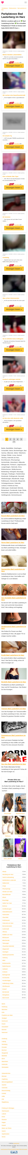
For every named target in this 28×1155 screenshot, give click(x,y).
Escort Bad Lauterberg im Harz (13, 516)
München (4, 1009)
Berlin (3, 1004)
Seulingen (5, 952)
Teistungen (5, 943)
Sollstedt (5, 969)
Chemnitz (4, 1087)
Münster (4, 1076)
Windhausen (6, 986)
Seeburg (4, 957)
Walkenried (5, 883)
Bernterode (5, 992)
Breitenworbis (6, 963)
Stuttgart (4, 1018)
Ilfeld (3, 960)
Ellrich (4, 897)
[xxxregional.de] (2, 3)
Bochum (4, 1050)
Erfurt (3, 1116)
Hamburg (4, 1006)
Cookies (17, 1149)
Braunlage (5, 900)
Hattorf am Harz (7, 903)
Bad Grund (5, 997)
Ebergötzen (5, 995)
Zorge (4, 886)
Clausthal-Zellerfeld (8, 946)
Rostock (4, 1119)
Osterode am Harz (7, 923)
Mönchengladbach (7, 1082)
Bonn (3, 1058)
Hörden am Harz (7, 891)
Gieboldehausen (7, 912)
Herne (3, 1137)
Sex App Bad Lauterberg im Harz (13, 764)
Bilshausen (5, 937)
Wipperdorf (5, 949)
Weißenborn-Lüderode (9, 880)
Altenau (4, 932)
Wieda (4, 871)
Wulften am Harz (7, 934)
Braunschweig (6, 1090)
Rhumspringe (6, 889)
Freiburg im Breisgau (8, 1108)
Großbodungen (6, 909)
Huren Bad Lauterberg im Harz (12, 542)
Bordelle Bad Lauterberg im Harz (13, 682)
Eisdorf (4, 989)
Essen (3, 1024)
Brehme (4, 906)
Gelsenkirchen (6, 1073)
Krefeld (4, 1093)
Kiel (3, 1099)
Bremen (4, 1029)
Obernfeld (5, 917)
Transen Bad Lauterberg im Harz (13, 708)
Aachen (4, 1085)
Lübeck (4, 1114)
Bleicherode (5, 940)
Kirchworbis (5, 977)
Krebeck (4, 972)
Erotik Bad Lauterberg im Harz (12, 655)
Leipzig (4, 1041)
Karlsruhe (4, 1064)
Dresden (4, 1047)
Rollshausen (6, 920)
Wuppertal (5, 1053)
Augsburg (4, 1079)
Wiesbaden (5, 1067)
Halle (3, 1096)
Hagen (4, 1122)
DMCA (21, 1149)
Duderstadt (5, 929)
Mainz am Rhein (6, 1128)
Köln (3, 1012)
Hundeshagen (6, 980)
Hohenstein (5, 914)
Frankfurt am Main (7, 1015)
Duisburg (4, 1038)
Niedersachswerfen (8, 955)
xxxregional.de (16, 1143)
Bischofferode (6, 894)
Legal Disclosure (4, 1149)
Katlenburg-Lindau (7, 983)
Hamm (4, 1131)
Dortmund (5, 1021)
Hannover (5, 1032)
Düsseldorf (5, 1026)
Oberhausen (5, 1111)
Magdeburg (5, 1102)
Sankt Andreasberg (8, 877)
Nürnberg (4, 1044)
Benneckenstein (7, 926)
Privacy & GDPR (11, 1149)
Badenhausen (6, 966)
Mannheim (5, 1061)
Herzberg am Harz (7, 874)
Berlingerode (6, 975)
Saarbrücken (5, 1134)
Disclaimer (25, 1149)
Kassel (4, 1125)
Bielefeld (4, 1055)
